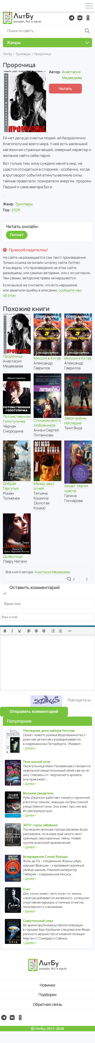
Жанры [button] (14, 42)
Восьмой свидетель (38, 793)
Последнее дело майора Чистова (49, 730)
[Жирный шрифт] (5, 630)
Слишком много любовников (47, 423)
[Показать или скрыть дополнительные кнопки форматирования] (70, 630)
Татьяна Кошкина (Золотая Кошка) (41, 500)
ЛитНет (74, 262)
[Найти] (87, 31)
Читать (65, 88)
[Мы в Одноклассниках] (88, 18)
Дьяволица (12, 556)
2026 (15, 209)
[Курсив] (12, 630)
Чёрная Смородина (13, 429)
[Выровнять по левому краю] (29, 630)
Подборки (47, 994)
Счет (27, 889)
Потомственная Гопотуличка (16, 419)
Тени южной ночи (36, 761)
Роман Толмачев (11, 496)
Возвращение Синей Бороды (45, 856)
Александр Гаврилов (43, 365)
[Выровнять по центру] (36, 630)
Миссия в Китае (47, 358)
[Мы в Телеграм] (72, 18)
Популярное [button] (19, 721)
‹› (30, 748)
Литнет (17, 234)
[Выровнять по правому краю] (43, 630)
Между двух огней (44, 486)
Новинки (47, 985)
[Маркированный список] (53, 630)
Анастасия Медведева (13, 364)
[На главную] (22, 18)
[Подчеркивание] (19, 630)
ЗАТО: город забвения (40, 825)
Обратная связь (47, 1004)
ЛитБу (7, 54)
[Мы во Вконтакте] (80, 18)
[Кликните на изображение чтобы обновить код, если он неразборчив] (46, 701)
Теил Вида (73, 427)
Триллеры (23, 54)
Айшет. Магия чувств (76, 488)
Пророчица (12, 356)
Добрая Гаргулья (11, 486)
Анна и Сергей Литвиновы (46, 433)
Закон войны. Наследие (75, 421)
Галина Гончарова (73, 498)
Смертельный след (38, 920)
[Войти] (6, 6)
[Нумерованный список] (60, 630)
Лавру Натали (15, 561)
